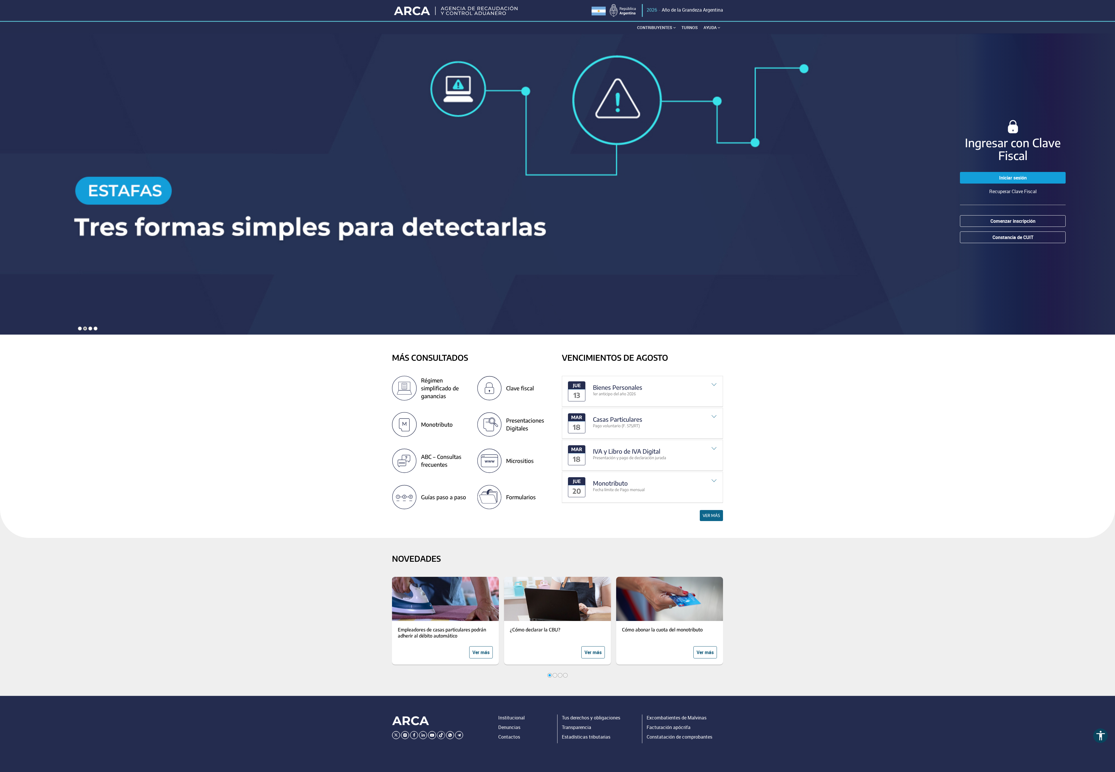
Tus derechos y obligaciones (591, 717)
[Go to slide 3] (560, 675)
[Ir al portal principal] (456, 10)
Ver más (711, 515)
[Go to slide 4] (565, 675)
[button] (642, 391)
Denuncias (509, 727)
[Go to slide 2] (555, 675)
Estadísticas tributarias (586, 737)
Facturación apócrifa (668, 727)
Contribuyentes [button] (655, 27)
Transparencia (576, 727)
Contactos (509, 737)
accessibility (1100, 735)
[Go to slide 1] (549, 675)
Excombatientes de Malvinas (676, 717)
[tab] (642, 391)
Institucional (511, 717)
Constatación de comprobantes (679, 737)
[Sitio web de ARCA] (410, 720)
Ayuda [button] (710, 27)
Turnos (689, 27)
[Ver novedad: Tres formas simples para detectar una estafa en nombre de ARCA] (557, 184)
